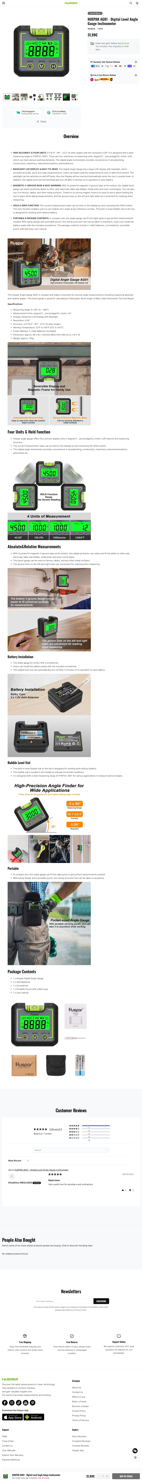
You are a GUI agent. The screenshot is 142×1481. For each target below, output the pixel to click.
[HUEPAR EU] (71, 3)
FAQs (4, 1436)
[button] (92, 28)
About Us (76, 1387)
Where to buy (78, 1397)
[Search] (131, 3)
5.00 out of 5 (56, 1129)
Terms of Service (80, 1420)
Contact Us (77, 1392)
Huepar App (78, 1450)
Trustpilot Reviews (81, 1441)
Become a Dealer (80, 1406)
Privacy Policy (79, 1415)
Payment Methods (11, 1459)
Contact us (7, 1445)
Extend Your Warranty (12, 1455)
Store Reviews (79, 1436)
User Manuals (9, 1450)
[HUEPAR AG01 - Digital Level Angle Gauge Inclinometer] (5, 1476)
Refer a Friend (79, 1401)
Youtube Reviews (80, 1445)
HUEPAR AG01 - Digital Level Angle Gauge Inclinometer (36, 1475)
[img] (55, 1174)
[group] (41, 51)
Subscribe (101, 1301)
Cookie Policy (79, 1411)
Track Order (8, 1441)
